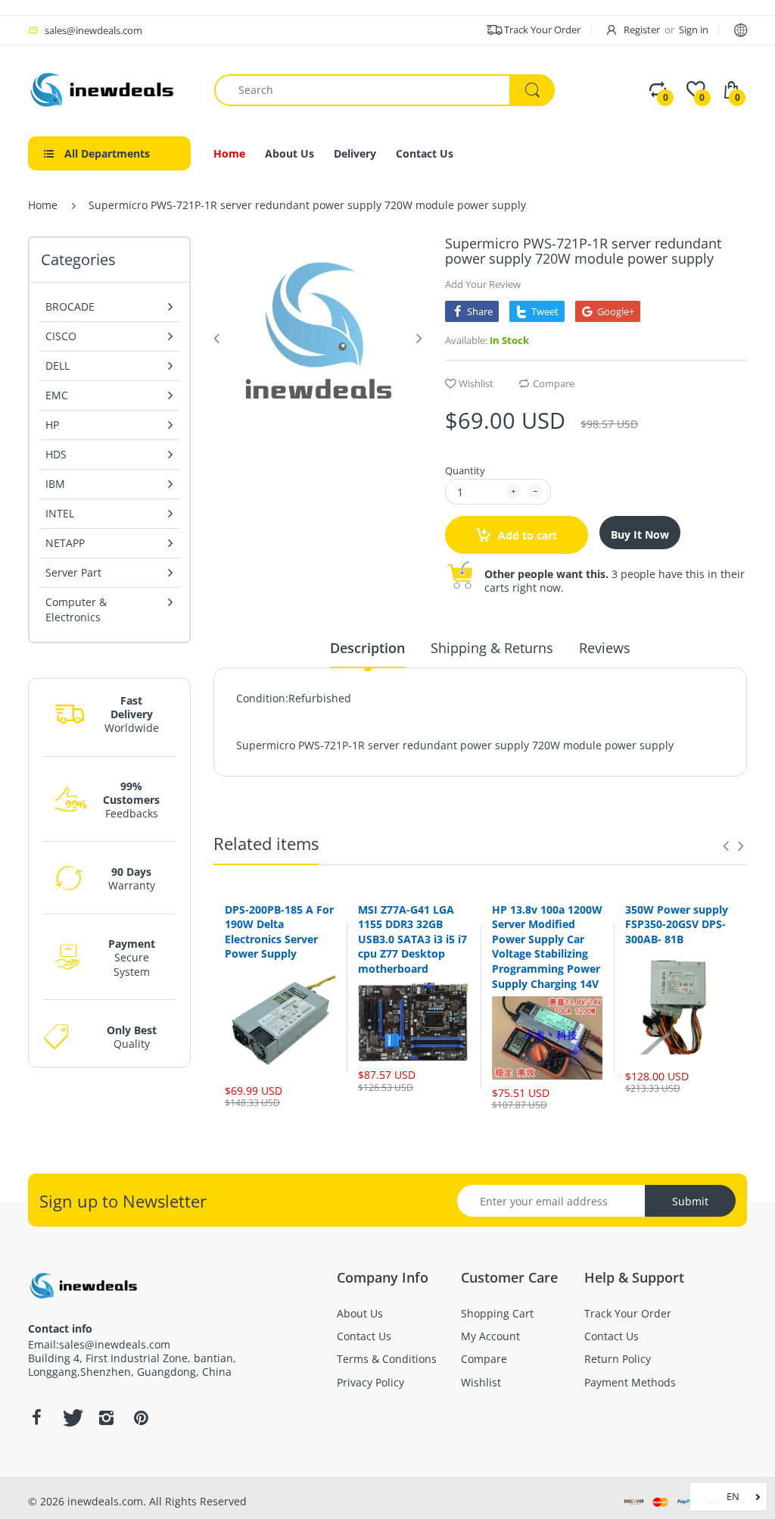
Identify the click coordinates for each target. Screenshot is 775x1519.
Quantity (465, 470)
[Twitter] (71, 1417)
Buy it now (640, 534)
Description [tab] (367, 648)
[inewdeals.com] (103, 88)
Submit (690, 1201)
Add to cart (526, 535)
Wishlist (476, 383)
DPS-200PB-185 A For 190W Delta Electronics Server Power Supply (279, 931)
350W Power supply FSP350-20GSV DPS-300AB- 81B (676, 924)
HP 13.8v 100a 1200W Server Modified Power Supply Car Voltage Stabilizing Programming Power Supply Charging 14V (547, 946)
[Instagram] (106, 1417)
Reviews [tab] (604, 648)
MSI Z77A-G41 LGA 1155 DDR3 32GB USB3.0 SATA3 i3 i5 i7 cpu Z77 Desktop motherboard (412, 939)
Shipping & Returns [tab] (492, 648)
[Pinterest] (140, 1417)
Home (43, 205)
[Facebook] (36, 1417)
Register (641, 29)
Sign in (693, 29)
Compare (553, 383)
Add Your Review (483, 284)
